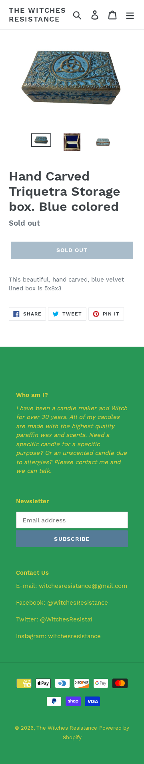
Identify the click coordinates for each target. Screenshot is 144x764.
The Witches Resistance (37, 14)
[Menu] (130, 15)
